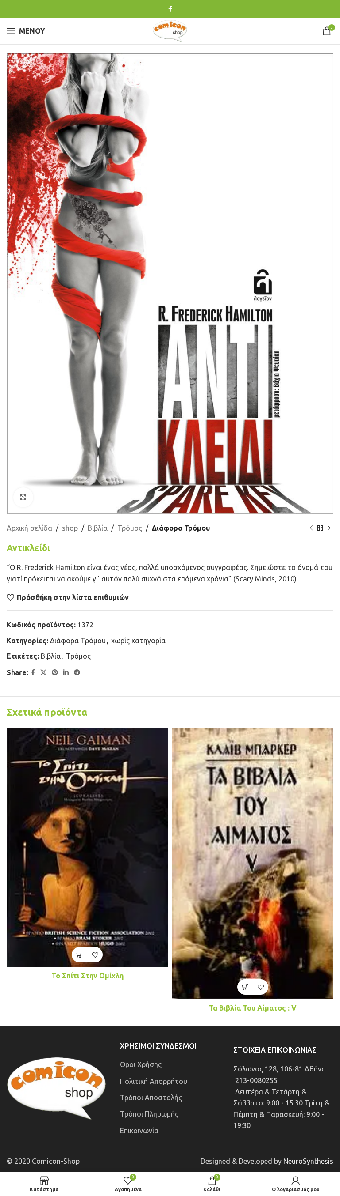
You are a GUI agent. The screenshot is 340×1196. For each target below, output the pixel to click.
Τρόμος (129, 528)
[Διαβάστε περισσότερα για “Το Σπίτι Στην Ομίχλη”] (79, 954)
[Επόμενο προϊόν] (329, 528)
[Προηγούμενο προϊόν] (311, 528)
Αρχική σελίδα (29, 528)
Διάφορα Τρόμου (181, 528)
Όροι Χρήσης (141, 1064)
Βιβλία (98, 528)
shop (70, 528)
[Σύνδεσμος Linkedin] (66, 673)
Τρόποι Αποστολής (151, 1098)
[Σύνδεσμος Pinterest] (55, 673)
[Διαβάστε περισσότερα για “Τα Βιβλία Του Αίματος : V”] (245, 987)
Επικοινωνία (139, 1131)
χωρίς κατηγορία (138, 641)
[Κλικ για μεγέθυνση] (23, 497)
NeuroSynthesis (308, 1161)
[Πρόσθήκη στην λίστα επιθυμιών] (95, 954)
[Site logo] (170, 30)
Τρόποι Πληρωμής (149, 1114)
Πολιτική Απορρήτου (153, 1081)
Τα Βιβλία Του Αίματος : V (253, 1008)
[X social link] (43, 673)
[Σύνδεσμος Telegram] (77, 673)
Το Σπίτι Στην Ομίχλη (87, 976)
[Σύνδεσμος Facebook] (170, 9)
